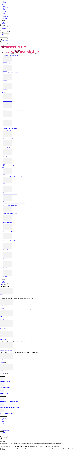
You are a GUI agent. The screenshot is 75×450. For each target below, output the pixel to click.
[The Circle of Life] (6, 337)
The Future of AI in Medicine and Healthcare (10, 240)
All (3, 55)
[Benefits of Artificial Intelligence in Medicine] (7, 211)
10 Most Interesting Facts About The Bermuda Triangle (9, 401)
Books (2, 17)
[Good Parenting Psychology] (7, 220)
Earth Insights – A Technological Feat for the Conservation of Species (14, 90)
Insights (4, 14)
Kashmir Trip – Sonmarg (7, 156)
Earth (7, 130)
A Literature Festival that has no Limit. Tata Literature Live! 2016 (14, 110)
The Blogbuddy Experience (7, 119)
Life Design (3, 4)
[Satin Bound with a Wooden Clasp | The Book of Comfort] (7, 257)
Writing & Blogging (5, 7)
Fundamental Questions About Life (6, 371)
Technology (4, 11)
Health (3, 12)
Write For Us (3, 23)
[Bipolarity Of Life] (6, 326)
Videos (4, 22)
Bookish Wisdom (5, 249)
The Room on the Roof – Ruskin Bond (6, 413)
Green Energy (12, 55)
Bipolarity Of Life (3, 328)
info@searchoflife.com (6, 430)
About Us (2, 34)
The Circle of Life (3, 339)
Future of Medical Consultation (8, 185)
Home (1, 284)
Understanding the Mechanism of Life (6, 350)
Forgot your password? (3, 28)
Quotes (4, 21)
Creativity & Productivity (6, 99)
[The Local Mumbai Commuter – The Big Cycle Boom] (7, 61)
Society (3, 204)
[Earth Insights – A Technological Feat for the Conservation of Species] (7, 88)
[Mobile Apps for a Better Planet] (7, 79)
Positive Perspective (14, 205)
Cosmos (4, 9)
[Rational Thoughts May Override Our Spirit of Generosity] (6, 315)
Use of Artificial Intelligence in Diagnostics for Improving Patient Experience (15, 176)
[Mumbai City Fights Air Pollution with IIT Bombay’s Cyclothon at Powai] (7, 70)
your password (9, 38)
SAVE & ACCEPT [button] (2, 449)
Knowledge (3, 8)
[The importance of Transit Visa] (7, 136)
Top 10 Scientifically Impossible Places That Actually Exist (9, 407)
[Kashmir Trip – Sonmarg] (7, 154)
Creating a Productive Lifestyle (8, 101)
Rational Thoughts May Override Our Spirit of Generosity (9, 317)
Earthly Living (5, 62)
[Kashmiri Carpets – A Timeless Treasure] (7, 163)
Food (4, 13)
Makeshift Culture (5, 16)
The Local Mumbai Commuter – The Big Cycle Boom (12, 63)
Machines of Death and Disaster (8, 231)
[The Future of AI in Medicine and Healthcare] (7, 238)
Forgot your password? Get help (4, 40)
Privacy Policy (2, 29)
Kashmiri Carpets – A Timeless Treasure (9, 165)
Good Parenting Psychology (7, 222)
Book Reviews (5, 18)
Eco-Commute (5, 1)
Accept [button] (15, 436)
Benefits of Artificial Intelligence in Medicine (10, 194)
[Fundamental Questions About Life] (6, 369)
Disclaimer (3, 432)
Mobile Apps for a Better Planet (8, 81)
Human (4, 10)
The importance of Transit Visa (8, 138)
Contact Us (3, 34)
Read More (17, 436)
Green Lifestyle (5, 3)
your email (9, 31)
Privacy (3, 433)
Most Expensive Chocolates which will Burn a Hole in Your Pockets (14, 203)
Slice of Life (4, 6)
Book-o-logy (5, 19)
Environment (5, 2)
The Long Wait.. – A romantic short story (10, 128)
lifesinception (2, 319)
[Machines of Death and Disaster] (7, 229)
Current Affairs (5, 15)
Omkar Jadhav (2, 297)
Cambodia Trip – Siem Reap (8, 147)
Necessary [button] (1, 444)
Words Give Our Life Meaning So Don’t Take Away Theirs (9, 296)
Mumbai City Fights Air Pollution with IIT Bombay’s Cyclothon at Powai (15, 72)
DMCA (2, 35)
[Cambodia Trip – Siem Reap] (7, 145)
